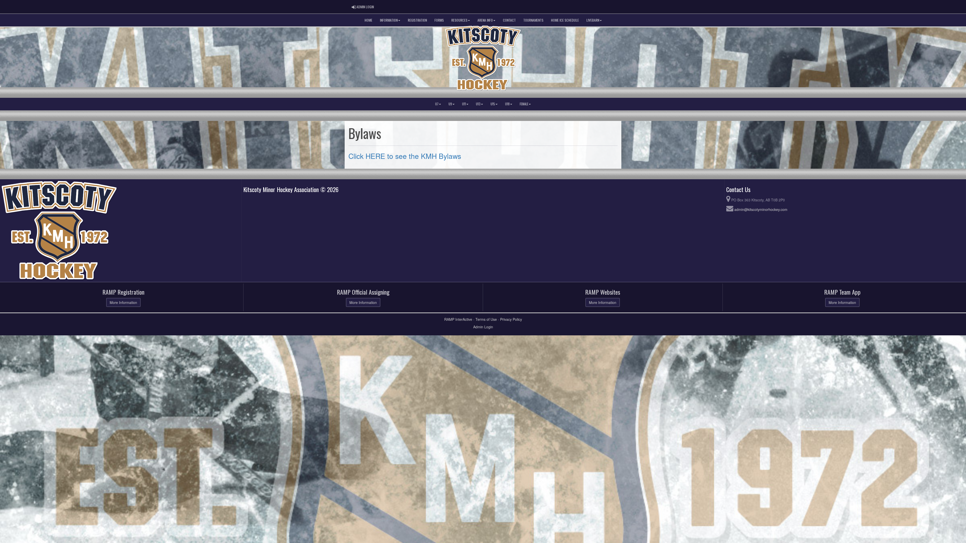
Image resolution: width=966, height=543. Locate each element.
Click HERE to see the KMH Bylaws (404, 156)
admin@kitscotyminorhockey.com (760, 209)
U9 (450, 104)
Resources (459, 20)
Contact (509, 20)
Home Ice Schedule (565, 20)
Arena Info (485, 20)
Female (524, 104)
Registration (417, 20)
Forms (439, 20)
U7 (436, 104)
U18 (507, 104)
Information (389, 20)
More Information (123, 302)
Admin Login (483, 326)
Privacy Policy (511, 319)
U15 (493, 104)
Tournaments (533, 20)
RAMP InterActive (458, 319)
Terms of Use (486, 319)
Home (368, 20)
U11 (464, 104)
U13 (478, 104)
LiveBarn (592, 20)
